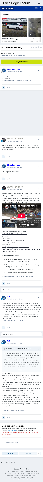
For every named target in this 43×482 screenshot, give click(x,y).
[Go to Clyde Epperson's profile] (4, 70)
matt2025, (7, 41)
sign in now (12, 430)
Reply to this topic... (12, 442)
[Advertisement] (21, 114)
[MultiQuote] (3, 87)
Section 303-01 (24, 261)
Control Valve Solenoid (19, 234)
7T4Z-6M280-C (7, 234)
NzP (25, 349)
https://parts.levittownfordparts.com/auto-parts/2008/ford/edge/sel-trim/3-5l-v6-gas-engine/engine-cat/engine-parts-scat (21, 249)
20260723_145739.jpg (10, 39)
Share (11, 453)
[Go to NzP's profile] (4, 298)
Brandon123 (34, 41)
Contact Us (17, 469)
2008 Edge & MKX (19, 55)
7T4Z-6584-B (6, 240)
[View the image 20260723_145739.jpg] (14, 27)
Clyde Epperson (8, 53)
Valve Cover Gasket (17, 240)
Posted (15, 71)
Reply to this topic (21, 62)
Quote (9, 87)
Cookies (26, 469)
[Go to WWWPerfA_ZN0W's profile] (4, 140)
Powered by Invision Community (21, 479)
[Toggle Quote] (5, 349)
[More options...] (39, 70)
